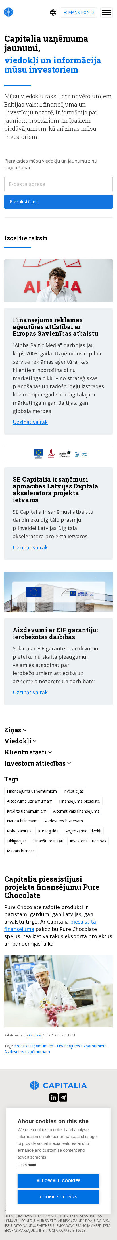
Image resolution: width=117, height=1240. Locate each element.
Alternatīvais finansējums (76, 811)
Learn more (27, 1165)
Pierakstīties (24, 202)
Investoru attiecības (88, 841)
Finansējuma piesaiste (79, 801)
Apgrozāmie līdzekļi (83, 831)
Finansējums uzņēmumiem (82, 1046)
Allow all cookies (58, 1181)
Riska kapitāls (19, 831)
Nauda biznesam (22, 821)
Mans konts (81, 12)
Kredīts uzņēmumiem (27, 811)
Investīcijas (73, 791)
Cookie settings (58, 1197)
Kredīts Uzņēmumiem (34, 1046)
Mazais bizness (21, 851)
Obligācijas (17, 841)
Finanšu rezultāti (48, 841)
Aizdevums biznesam (63, 821)
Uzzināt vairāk (30, 422)
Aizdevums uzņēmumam (27, 1051)
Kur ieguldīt (48, 831)
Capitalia (35, 1035)
